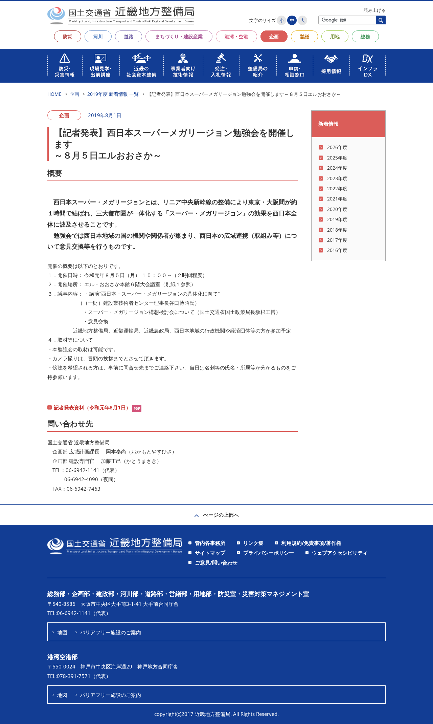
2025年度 (337, 157)
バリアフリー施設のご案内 (110, 632)
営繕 (304, 36)
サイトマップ (210, 552)
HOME (54, 94)
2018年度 (337, 230)
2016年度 (337, 250)
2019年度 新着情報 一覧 (113, 94)
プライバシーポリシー (268, 552)
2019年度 (337, 219)
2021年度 (337, 198)
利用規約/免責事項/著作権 (311, 542)
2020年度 (337, 209)
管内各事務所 (210, 542)
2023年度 (337, 178)
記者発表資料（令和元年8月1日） (92, 407)
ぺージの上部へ (221, 514)
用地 (335, 36)
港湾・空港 (236, 36)
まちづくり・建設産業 (179, 36)
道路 (128, 36)
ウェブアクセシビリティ (340, 552)
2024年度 (337, 168)
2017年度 (337, 240)
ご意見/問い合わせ (216, 562)
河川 (98, 36)
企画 (274, 36)
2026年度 (337, 147)
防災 (67, 36)
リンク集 (253, 542)
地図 (62, 632)
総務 (365, 36)
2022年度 (337, 188)
